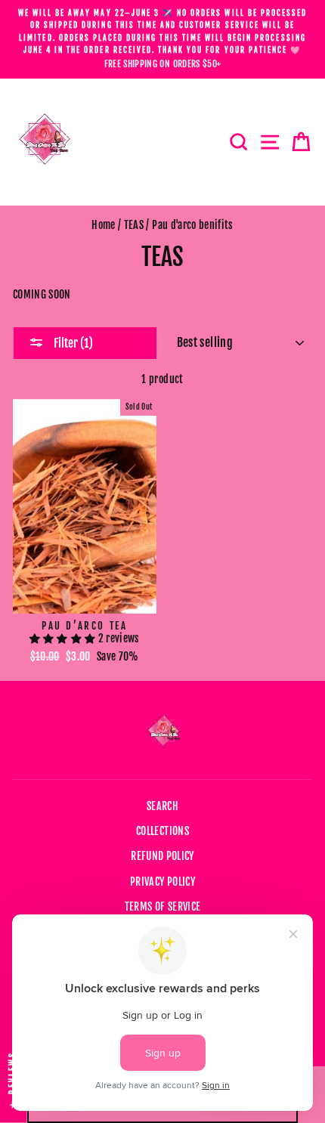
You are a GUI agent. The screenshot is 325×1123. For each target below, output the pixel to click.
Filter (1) (72, 343)
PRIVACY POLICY (162, 881)
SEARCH (162, 806)
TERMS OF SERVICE (162, 906)
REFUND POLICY (162, 855)
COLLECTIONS (162, 830)
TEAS (134, 224)
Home (103, 224)
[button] (63, 638)
